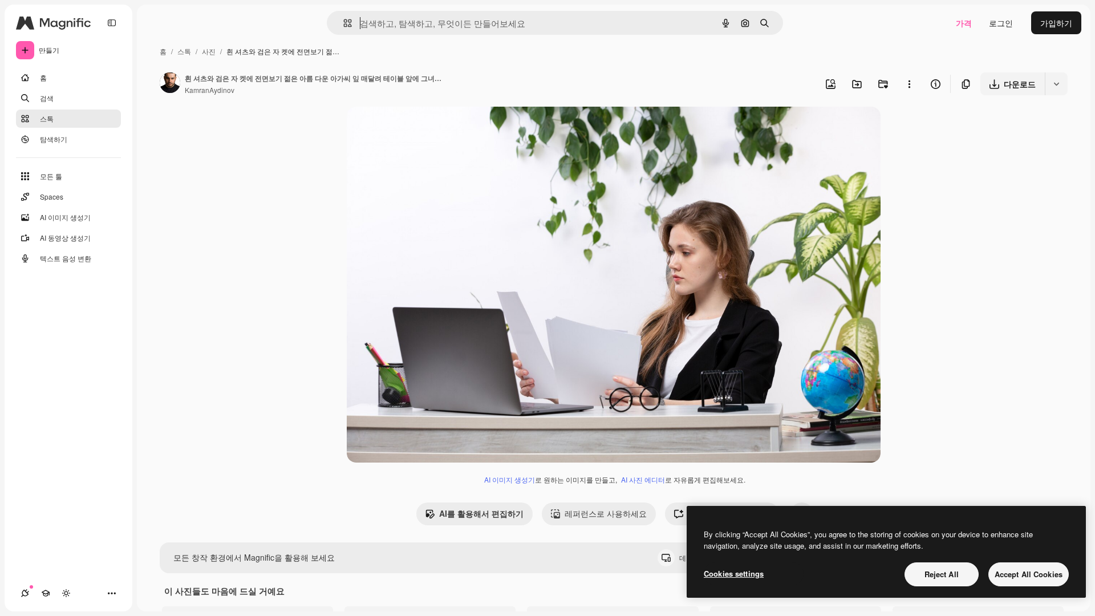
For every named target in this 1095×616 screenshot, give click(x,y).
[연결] (25, 593)
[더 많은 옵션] (909, 83)
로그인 (1001, 23)
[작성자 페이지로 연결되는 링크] (170, 83)
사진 (209, 51)
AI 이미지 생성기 (509, 479)
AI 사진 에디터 (643, 479)
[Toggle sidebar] (112, 23)
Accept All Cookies (1028, 574)
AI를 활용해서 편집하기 (481, 513)
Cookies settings (734, 573)
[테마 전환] (66, 593)
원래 (412, 129)
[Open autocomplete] (343, 23)
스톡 (184, 51)
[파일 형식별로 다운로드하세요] (1056, 83)
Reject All (941, 574)
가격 (964, 23)
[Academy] (45, 593)
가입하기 (1056, 23)
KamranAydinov (209, 90)
